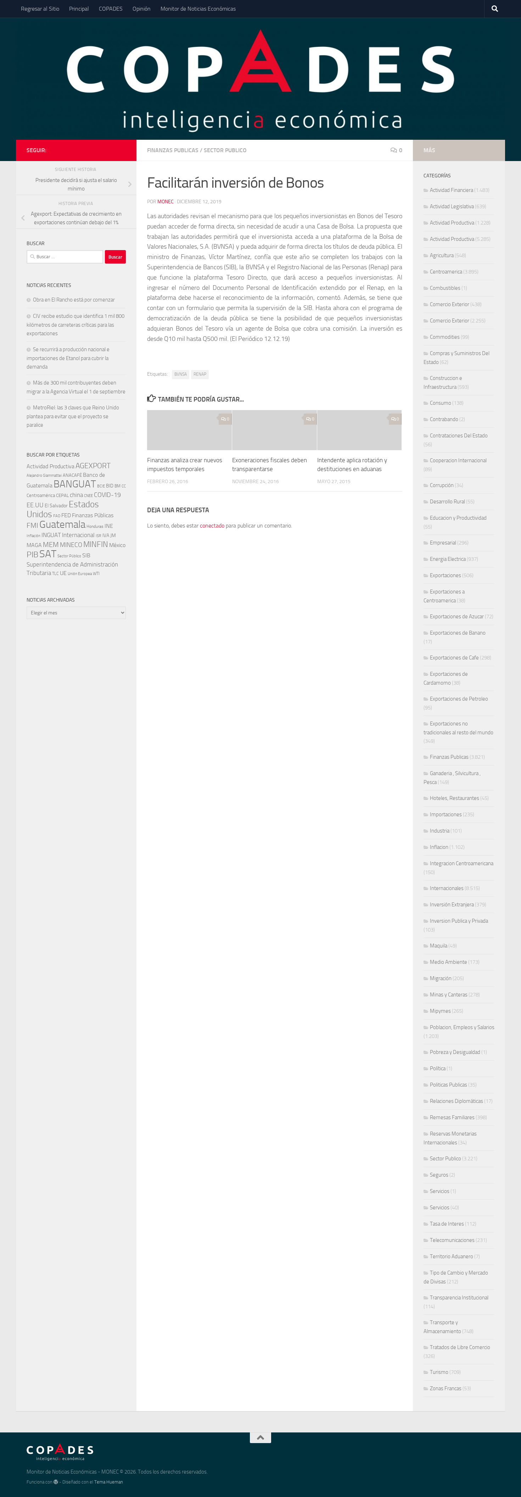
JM (113, 535)
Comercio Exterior (449, 304)
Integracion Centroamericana (461, 863)
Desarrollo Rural (447, 501)
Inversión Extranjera (452, 904)
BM (117, 485)
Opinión (142, 8)
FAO (56, 516)
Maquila (438, 946)
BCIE (101, 486)
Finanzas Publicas (172, 150)
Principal (79, 8)
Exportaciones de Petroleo (459, 699)
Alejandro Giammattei (44, 475)
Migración (441, 978)
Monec (165, 202)
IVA (105, 535)
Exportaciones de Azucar (457, 616)
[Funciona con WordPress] (56, 1482)
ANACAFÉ (72, 475)
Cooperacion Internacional (458, 460)
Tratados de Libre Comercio (460, 1347)
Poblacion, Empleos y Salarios (462, 1027)
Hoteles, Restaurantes (454, 798)
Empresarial (443, 543)
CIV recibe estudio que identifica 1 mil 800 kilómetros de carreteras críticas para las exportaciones (75, 325)
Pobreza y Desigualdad (455, 1052)
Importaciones (446, 814)
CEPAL (62, 495)
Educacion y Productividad (458, 518)
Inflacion (439, 847)
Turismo (439, 1372)
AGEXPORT (93, 466)
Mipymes (440, 1011)
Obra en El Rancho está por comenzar (74, 300)
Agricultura (442, 255)
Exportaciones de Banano (458, 633)
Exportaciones (445, 575)
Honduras (94, 526)
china (76, 494)
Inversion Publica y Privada (459, 921)
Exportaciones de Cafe (454, 657)
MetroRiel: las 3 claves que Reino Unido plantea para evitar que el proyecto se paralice (73, 416)
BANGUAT (75, 484)
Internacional (78, 535)
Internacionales (447, 888)
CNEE (88, 495)
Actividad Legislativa (452, 206)
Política (438, 1068)
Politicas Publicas (448, 1085)
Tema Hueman (108, 1482)
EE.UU (35, 505)
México (117, 545)
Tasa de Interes (447, 1224)
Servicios (439, 1191)
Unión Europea (80, 573)
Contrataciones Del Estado (459, 435)
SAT (47, 554)
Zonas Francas (445, 1388)
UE (63, 573)
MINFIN (95, 544)
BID (109, 486)
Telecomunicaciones (452, 1240)
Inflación (33, 536)
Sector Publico (225, 150)
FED (66, 515)
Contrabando (444, 419)
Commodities (445, 337)
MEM (51, 545)
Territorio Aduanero (451, 1256)
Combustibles (445, 288)
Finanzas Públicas (92, 515)
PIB (32, 554)
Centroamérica (41, 495)
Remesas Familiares (452, 1117)
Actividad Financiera (451, 190)
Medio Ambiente (448, 962)
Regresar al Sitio (40, 8)
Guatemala (62, 524)
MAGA (34, 545)
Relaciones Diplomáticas (456, 1101)
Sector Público (69, 556)
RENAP (200, 374)
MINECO (71, 545)
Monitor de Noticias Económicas (198, 8)
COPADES (111, 8)
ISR (98, 536)
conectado (212, 525)
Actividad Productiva (50, 466)
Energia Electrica (448, 559)
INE (109, 526)
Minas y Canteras (448, 994)
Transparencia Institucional (459, 1297)
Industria (439, 831)
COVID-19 (107, 495)
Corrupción (442, 485)
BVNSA (180, 374)
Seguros (439, 1175)
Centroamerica (446, 272)
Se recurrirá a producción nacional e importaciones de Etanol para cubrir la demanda (68, 358)
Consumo (440, 403)
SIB (86, 555)
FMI (32, 525)
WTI (96, 573)
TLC (55, 573)
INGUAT (51, 534)
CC (124, 486)
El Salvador (56, 506)
